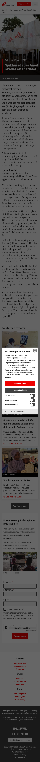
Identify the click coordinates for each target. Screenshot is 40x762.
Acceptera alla (20, 383)
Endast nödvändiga (20, 390)
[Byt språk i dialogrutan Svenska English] (34, 351)
